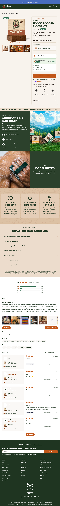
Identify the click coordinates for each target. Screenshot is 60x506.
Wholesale (4, 473)
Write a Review (53, 328)
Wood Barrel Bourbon (12, 363)
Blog (41, 478)
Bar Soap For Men (13, 13)
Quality (43, 341)
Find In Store (5, 478)
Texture (12, 341)
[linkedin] (38, 496)
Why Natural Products (45, 465)
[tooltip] (12, 302)
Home (5, 13)
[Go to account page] (50, 6)
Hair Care (23, 473)
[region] (30, 320)
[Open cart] (53, 6)
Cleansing (18, 341)
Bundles (23, 465)
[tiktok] (25, 496)
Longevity (32, 341)
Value (38, 341)
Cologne (23, 475)
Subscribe (23, 462)
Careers (4, 481)
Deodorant (23, 470)
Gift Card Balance (6, 475)
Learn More (39, 81)
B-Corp (42, 475)
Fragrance (6, 341)
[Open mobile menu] (57, 6)
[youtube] (28, 496)
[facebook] (35, 496)
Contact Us (5, 470)
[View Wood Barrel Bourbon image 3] (19, 48)
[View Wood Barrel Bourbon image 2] (12, 48)
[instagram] (21, 496)
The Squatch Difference (46, 462)
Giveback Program (44, 473)
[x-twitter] (31, 496)
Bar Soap (23, 467)
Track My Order (6, 465)
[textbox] (17, 335)
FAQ (3, 462)
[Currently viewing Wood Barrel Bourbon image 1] (5, 48)
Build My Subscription (45, 76)
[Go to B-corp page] (30, 488)
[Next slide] (28, 48)
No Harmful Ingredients (45, 467)
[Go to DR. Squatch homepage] (7, 6)
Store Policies (5, 467)
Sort (45, 352)
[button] (30, 286)
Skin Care (25, 341)
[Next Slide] (56, 320)
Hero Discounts (43, 470)
